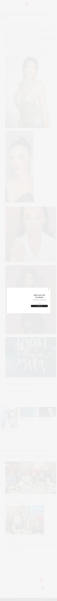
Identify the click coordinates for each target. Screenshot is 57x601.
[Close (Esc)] (48, 289)
